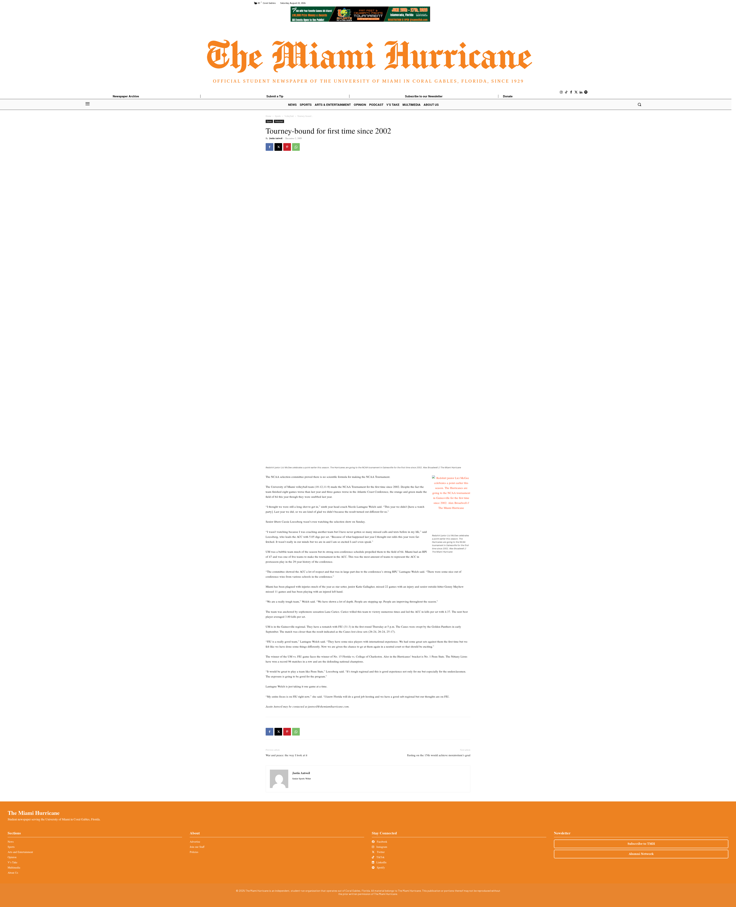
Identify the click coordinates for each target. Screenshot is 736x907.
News (11, 841)
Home (268, 115)
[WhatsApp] (296, 147)
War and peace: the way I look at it (286, 755)
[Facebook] (571, 92)
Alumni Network (641, 854)
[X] (278, 147)
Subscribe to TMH (641, 843)
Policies (194, 852)
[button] (639, 104)
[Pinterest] (287, 147)
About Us (13, 872)
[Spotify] (585, 92)
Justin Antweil (275, 138)
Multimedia (14, 867)
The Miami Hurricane (34, 813)
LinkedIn (381, 862)
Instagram (381, 847)
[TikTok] (566, 92)
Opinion (12, 857)
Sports (278, 115)
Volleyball (289, 115)
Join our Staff (197, 847)
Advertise (195, 841)
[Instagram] (561, 92)
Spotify (380, 867)
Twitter (380, 852)
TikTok (380, 857)
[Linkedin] (580, 92)
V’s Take (12, 862)
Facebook (381, 841)
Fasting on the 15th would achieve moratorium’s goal (438, 755)
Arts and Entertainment (20, 852)
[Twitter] (576, 92)
